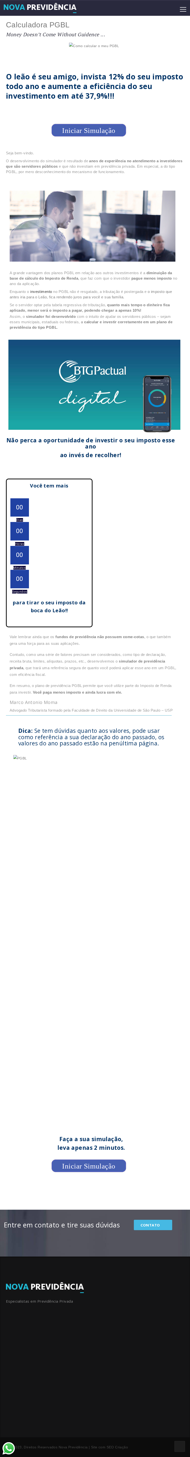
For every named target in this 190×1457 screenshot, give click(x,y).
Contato (151, 1225)
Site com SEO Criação (109, 1447)
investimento (41, 291)
